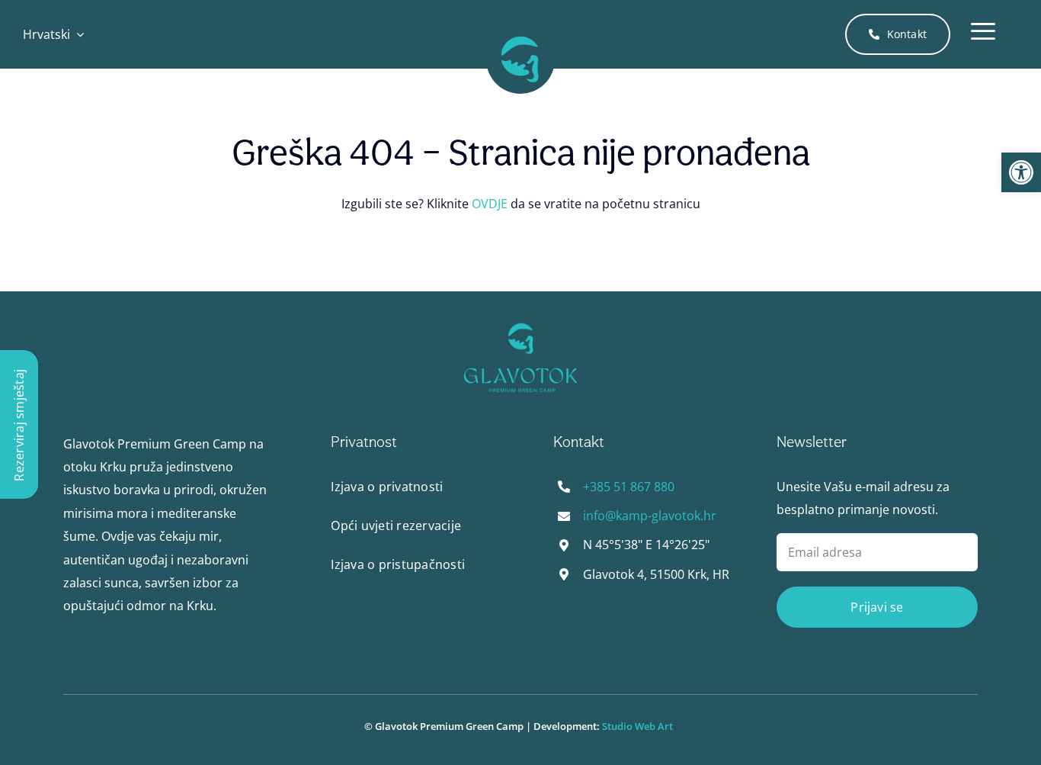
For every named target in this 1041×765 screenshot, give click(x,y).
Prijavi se (876, 607)
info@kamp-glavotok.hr (649, 515)
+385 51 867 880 (628, 486)
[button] (1021, 172)
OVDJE (490, 203)
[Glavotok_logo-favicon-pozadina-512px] (520, 31)
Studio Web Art (639, 726)
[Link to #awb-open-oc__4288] (983, 34)
